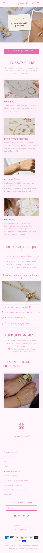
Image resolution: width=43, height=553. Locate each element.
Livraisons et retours (12, 471)
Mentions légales (11, 476)
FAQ (6, 462)
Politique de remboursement (15, 490)
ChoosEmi (13, 545)
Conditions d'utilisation (13, 485)
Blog (6, 466)
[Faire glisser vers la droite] (26, 411)
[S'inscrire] (34, 508)
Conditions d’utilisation (16, 548)
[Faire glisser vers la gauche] (17, 411)
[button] (4, 3)
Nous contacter (10, 494)
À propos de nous (11, 452)
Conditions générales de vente (16, 480)
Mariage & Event (10, 457)
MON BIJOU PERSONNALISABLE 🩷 (21, 51)
